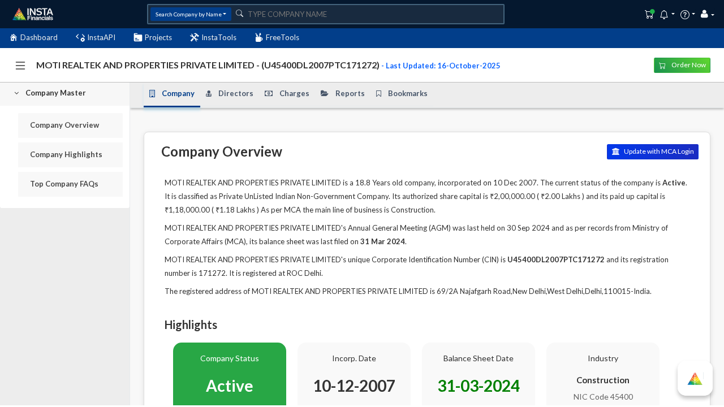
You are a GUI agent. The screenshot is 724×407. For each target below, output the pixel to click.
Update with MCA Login (658, 151)
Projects (158, 37)
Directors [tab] (235, 93)
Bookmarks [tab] (408, 93)
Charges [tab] (294, 93)
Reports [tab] (350, 93)
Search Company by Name (189, 14)
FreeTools (282, 37)
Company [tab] (178, 93)
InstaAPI (101, 37)
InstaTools (218, 37)
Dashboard (39, 37)
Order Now (688, 64)
